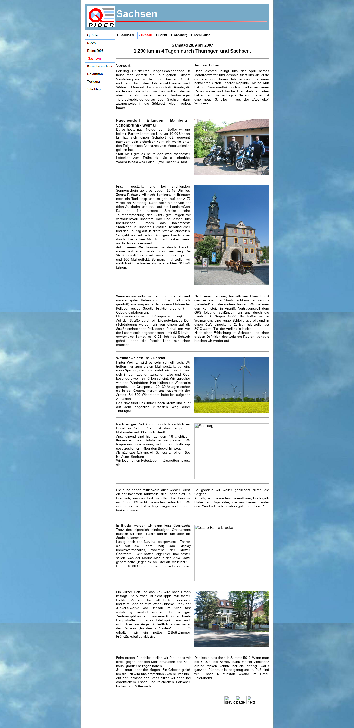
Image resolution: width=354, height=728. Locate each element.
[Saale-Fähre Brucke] (231, 580)
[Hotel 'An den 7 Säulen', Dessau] (231, 645)
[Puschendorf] (231, 174)
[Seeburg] (231, 478)
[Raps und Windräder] (231, 411)
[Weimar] (231, 284)
